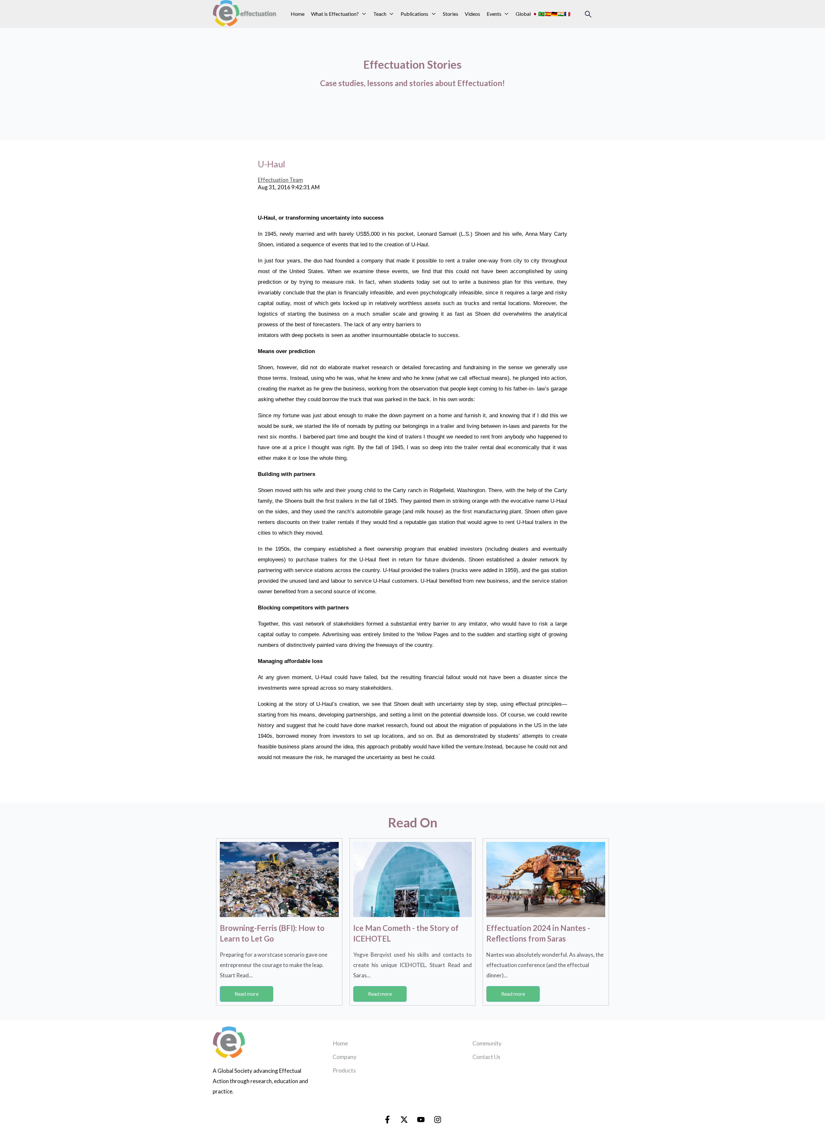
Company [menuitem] (344, 1056)
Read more (246, 994)
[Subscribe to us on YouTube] (420, 1119)
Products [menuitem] (344, 1070)
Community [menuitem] (486, 1043)
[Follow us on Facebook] (387, 1119)
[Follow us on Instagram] (437, 1119)
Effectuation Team (280, 179)
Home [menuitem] (340, 1043)
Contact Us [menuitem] (486, 1056)
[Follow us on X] (404, 1119)
